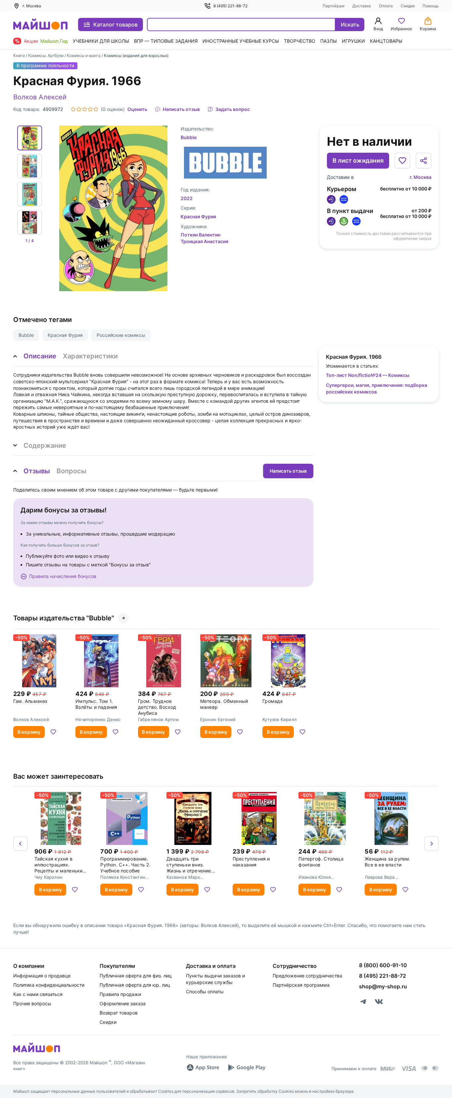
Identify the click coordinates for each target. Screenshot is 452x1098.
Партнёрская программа (301, 985)
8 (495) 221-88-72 (230, 5)
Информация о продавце (41, 975)
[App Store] (202, 1068)
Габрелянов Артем (158, 719)
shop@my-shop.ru (383, 986)
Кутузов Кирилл (279, 719)
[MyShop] (36, 1051)
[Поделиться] (423, 161)
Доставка (361, 5)
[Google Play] (246, 1068)
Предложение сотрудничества (307, 975)
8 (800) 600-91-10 (383, 965)
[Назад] (20, 843)
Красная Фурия (65, 335)
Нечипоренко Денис (97, 719)
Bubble (26, 335)
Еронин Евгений (218, 719)
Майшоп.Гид (54, 41)
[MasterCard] (424, 1068)
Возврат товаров (119, 1013)
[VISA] (408, 1068)
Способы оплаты (205, 991)
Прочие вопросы (32, 1003)
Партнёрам (333, 5)
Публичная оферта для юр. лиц (135, 985)
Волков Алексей (40, 97)
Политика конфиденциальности (48, 985)
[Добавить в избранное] (402, 161)
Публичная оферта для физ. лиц (136, 975)
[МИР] (388, 1069)
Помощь (431, 5)
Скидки (408, 5)
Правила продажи (120, 994)
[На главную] (40, 25)
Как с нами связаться (38, 994)
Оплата (386, 5)
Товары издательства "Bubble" (63, 618)
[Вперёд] (431, 843)
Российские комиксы (121, 335)
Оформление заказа (123, 1003)
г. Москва (420, 177)
